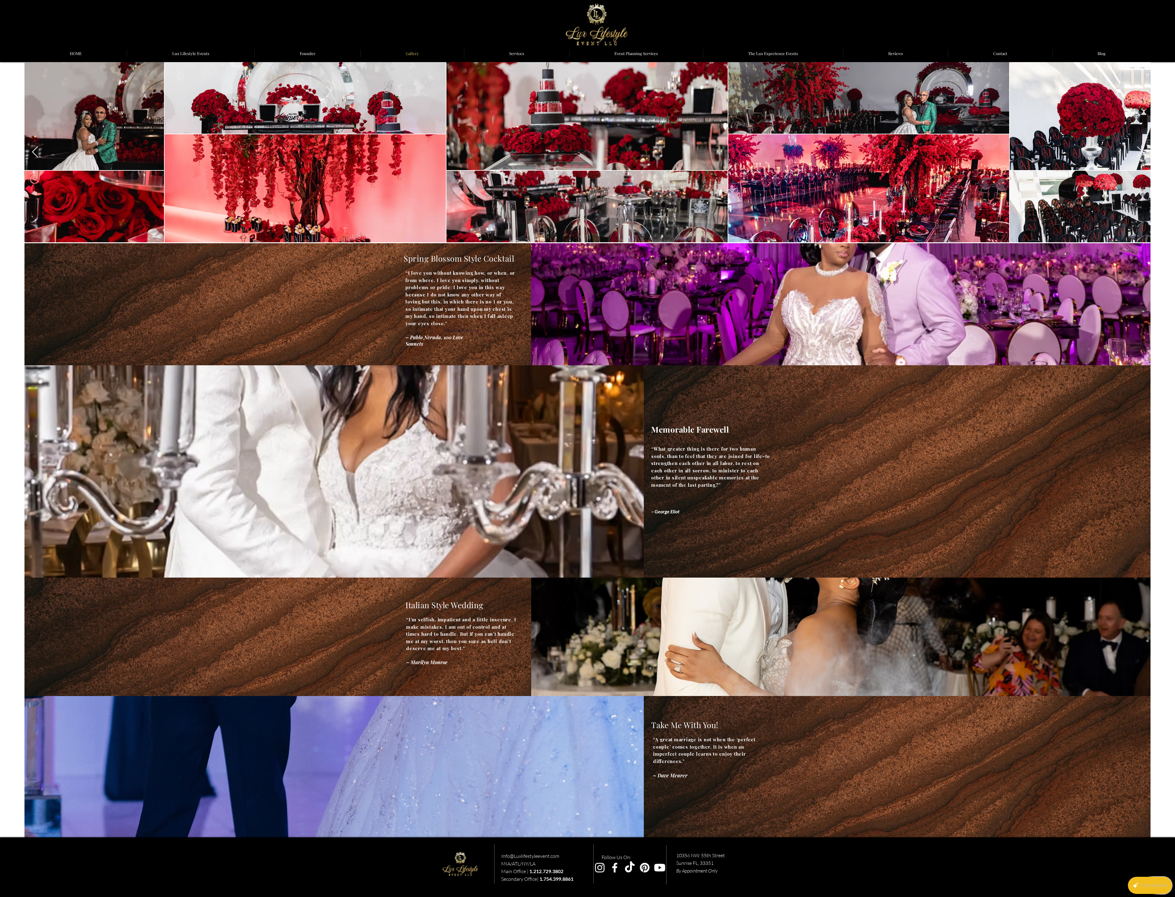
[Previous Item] (35, 152)
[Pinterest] (644, 867)
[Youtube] (659, 867)
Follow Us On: (616, 857)
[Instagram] (599, 867)
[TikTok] (629, 867)
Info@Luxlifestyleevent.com (530, 856)
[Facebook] (614, 867)
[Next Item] (1139, 152)
